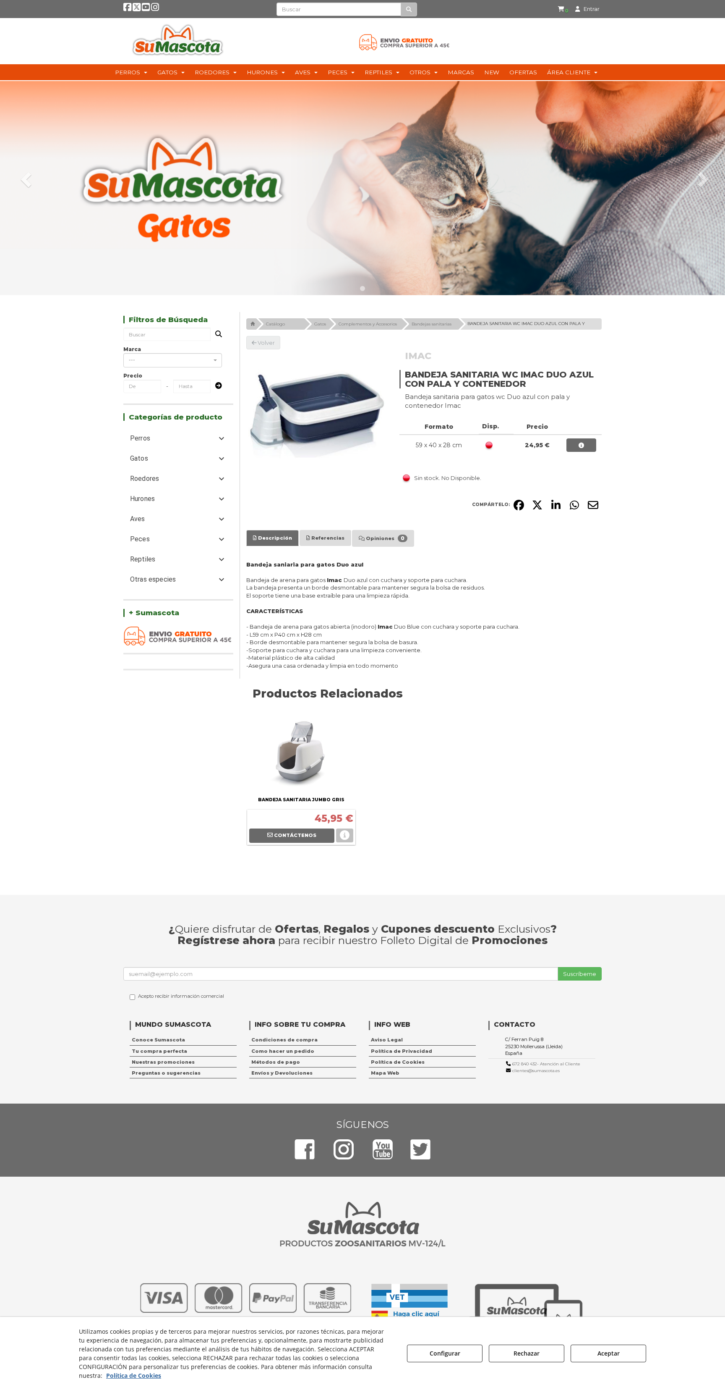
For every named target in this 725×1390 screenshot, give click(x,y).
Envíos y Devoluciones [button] (282, 1073)
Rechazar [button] (527, 1353)
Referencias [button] (327, 538)
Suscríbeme (579, 973)
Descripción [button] (274, 538)
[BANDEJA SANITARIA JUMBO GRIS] (301, 753)
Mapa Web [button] (385, 1073)
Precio (132, 375)
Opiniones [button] (384, 538)
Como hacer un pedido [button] (282, 1051)
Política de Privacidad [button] (401, 1051)
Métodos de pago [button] (275, 1062)
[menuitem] (563, 9)
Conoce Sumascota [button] (158, 1040)
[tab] (272, 538)
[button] (127, 9)
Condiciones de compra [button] (284, 1040)
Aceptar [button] (608, 1353)
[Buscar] (409, 9)
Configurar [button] (445, 1353)
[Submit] (216, 386)
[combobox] (172, 360)
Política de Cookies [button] (398, 1062)
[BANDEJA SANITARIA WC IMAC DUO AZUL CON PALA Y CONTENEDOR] (317, 420)
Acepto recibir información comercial (181, 996)
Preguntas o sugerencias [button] (166, 1073)
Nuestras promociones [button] (163, 1062)
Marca (132, 349)
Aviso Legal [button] (387, 1040)
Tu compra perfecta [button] (159, 1051)
